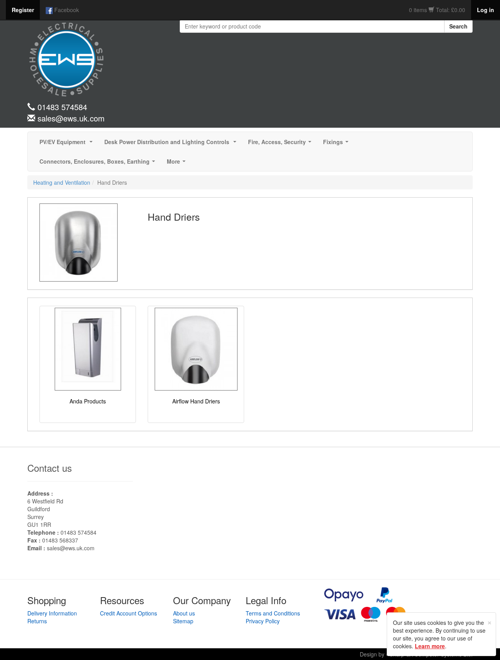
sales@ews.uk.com (71, 548)
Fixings (337, 144)
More (178, 163)
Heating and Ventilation (61, 182)
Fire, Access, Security (281, 144)
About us (184, 613)
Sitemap (183, 621)
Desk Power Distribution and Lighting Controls (171, 144)
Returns (37, 621)
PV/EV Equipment (67, 144)
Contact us (49, 467)
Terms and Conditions (273, 613)
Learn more (430, 646)
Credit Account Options (128, 613)
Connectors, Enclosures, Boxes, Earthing (98, 163)
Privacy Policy (263, 621)
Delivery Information (52, 613)
